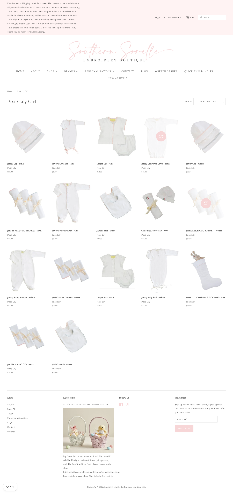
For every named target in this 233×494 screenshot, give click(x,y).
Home (20, 71)
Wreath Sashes (166, 71)
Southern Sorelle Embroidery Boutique (122, 487)
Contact (127, 71)
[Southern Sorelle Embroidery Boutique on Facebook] (121, 405)
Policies (11, 431)
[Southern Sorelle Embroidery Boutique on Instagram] (126, 405)
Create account (174, 17)
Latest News (69, 397)
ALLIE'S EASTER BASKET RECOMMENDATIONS (85, 404)
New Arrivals (118, 78)
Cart (192, 17)
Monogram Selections (17, 418)
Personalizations (98, 71)
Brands (70, 71)
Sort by (188, 101)
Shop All (11, 409)
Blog (144, 71)
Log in (158, 17)
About (35, 71)
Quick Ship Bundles (198, 71)
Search (10, 404)
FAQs (9, 422)
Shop (51, 71)
